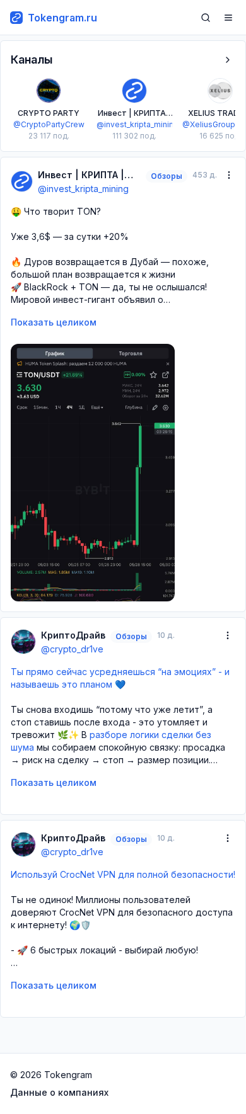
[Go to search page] (206, 18)
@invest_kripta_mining (83, 188)
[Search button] (206, 18)
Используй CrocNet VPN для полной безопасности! (123, 874)
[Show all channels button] (227, 59)
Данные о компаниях (59, 1092)
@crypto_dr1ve (72, 649)
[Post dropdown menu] (228, 175)
